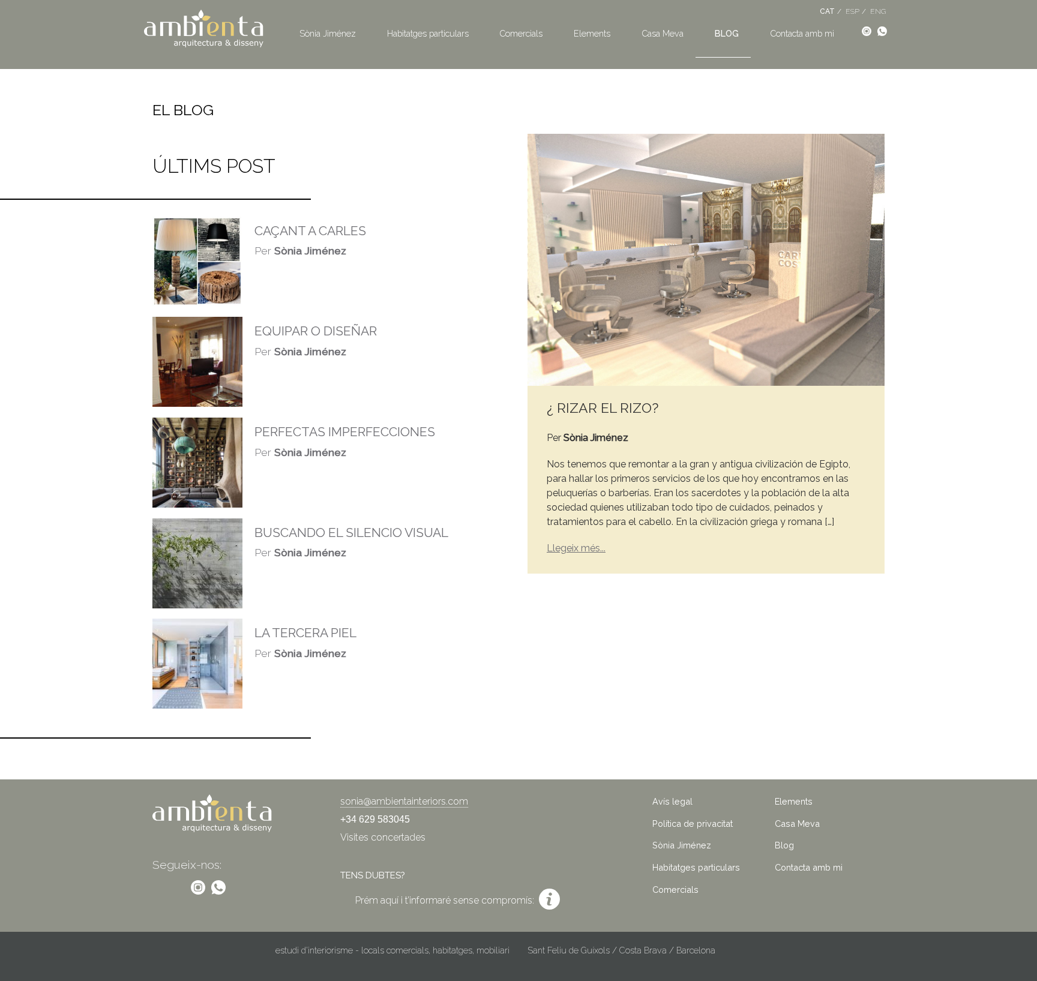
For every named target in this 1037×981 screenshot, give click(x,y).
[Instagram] (866, 30)
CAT (827, 11)
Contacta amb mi (802, 33)
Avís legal (672, 801)
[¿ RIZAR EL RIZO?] (706, 259)
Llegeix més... (576, 548)
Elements (592, 33)
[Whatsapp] (882, 30)
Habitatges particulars (428, 33)
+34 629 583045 (375, 819)
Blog (727, 33)
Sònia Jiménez (327, 33)
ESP (852, 11)
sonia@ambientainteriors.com (404, 801)
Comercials (521, 33)
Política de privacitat (692, 823)
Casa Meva (663, 33)
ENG (878, 11)
